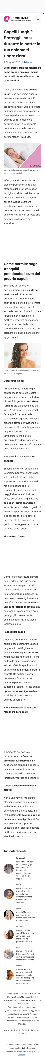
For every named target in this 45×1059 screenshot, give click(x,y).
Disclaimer (22, 1055)
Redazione (20, 1051)
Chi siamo (9, 1051)
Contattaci (22, 1033)
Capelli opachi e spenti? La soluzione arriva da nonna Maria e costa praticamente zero (25, 936)
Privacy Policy (33, 1051)
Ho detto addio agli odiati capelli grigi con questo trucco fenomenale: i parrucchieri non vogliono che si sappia (24, 870)
